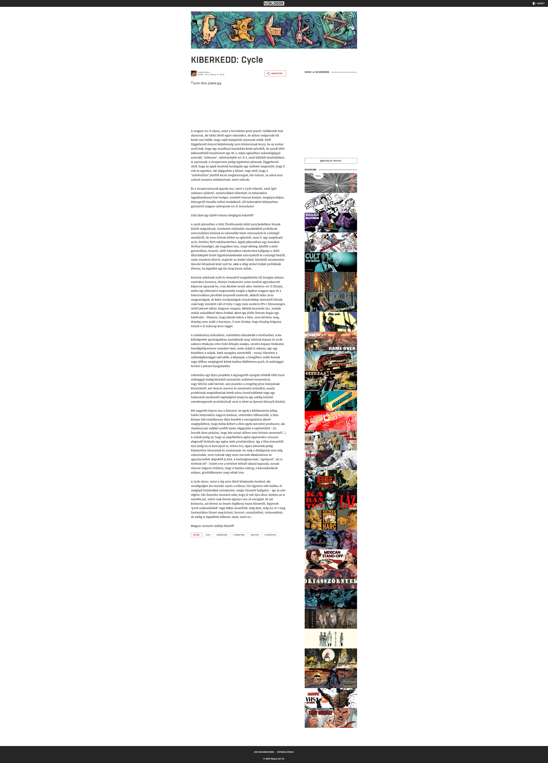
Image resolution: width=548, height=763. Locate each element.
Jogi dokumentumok (264, 752)
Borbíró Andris (204, 72)
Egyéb (200, 75)
